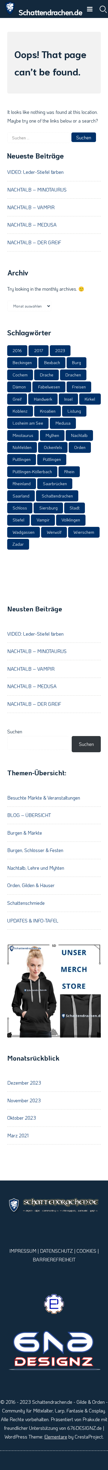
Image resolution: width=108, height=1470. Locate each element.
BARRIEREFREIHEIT (54, 1259)
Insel (68, 399)
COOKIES (86, 1251)
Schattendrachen (57, 496)
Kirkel (90, 399)
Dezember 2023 (24, 1082)
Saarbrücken (55, 483)
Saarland (21, 496)
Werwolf (54, 532)
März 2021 (17, 1135)
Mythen (52, 435)
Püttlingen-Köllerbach (32, 471)
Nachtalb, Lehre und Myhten (35, 868)
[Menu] (90, 8)
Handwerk (43, 399)
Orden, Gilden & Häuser (31, 885)
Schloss (20, 508)
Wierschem (84, 532)
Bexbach (52, 362)
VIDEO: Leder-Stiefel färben (35, 172)
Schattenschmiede (26, 903)
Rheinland (22, 483)
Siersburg (48, 508)
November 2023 (24, 1100)
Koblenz (20, 411)
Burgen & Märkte (24, 833)
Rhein (69, 471)
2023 (60, 350)
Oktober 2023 (21, 1118)
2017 (38, 350)
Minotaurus (23, 435)
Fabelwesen (49, 387)
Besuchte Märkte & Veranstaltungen (43, 797)
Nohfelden (22, 447)
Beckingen (22, 362)
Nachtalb (79, 435)
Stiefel (18, 520)
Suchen (14, 731)
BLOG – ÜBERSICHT (29, 815)
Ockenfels (53, 447)
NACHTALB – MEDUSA (32, 224)
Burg (76, 362)
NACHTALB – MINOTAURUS (37, 189)
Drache (46, 375)
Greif (17, 399)
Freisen (79, 387)
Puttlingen (22, 459)
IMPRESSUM (22, 1251)
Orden (80, 447)
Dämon (19, 387)
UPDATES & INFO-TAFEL (32, 920)
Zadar (18, 544)
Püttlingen (52, 459)
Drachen (73, 375)
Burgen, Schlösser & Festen (35, 850)
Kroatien (48, 411)
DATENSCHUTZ (56, 1251)
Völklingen (71, 520)
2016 (17, 350)
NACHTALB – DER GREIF (34, 242)
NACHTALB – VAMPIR (31, 207)
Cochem (20, 375)
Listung (74, 411)
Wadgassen (23, 532)
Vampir (43, 520)
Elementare (55, 1436)
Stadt (75, 508)
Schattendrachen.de (50, 12)
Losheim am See (28, 423)
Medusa (63, 423)
